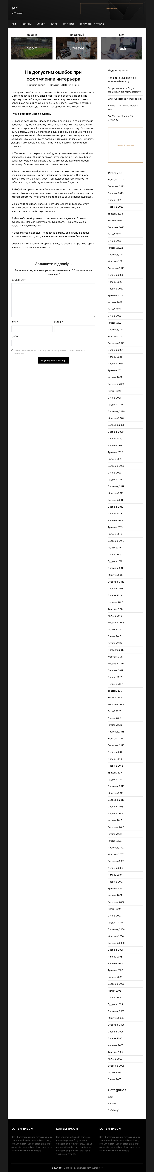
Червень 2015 (115, 813)
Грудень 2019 (115, 479)
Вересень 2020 (116, 424)
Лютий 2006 (114, 990)
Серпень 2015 (115, 806)
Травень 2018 (115, 609)
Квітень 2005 (115, 1058)
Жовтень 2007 (116, 854)
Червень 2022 (115, 288)
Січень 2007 (114, 915)
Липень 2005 (115, 1038)
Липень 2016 (115, 759)
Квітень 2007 (115, 895)
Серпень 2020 (115, 431)
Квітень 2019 (115, 534)
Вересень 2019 (116, 500)
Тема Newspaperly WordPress (87, 1167)
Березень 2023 (116, 227)
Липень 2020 (115, 438)
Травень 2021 (115, 370)
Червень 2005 (115, 1045)
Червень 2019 (115, 520)
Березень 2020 (116, 465)
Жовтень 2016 (115, 738)
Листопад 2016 (116, 731)
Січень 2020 (114, 472)
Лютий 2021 (114, 391)
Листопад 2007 (116, 847)
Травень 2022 (115, 295)
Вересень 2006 (116, 943)
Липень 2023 (115, 200)
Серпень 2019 (115, 506)
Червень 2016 (115, 765)
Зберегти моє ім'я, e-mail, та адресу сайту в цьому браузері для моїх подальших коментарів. (49, 352)
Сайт (14, 336)
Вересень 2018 (116, 581)
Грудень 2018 (115, 561)
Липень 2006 (115, 956)
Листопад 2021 (116, 329)
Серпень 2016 (115, 752)
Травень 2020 (115, 452)
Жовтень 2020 (116, 418)
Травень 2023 (115, 213)
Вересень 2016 (116, 745)
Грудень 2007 (115, 840)
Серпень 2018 (115, 588)
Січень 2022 (114, 315)
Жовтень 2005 (116, 1018)
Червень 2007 (115, 881)
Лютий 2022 (114, 309)
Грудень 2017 (115, 643)
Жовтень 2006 (116, 936)
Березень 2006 (116, 983)
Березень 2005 (116, 1065)
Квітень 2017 (115, 697)
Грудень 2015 (115, 779)
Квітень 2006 (115, 977)
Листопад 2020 (116, 411)
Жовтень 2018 (115, 575)
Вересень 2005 (116, 1024)
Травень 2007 (115, 888)
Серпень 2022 (115, 275)
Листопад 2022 (116, 254)
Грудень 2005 (115, 1004)
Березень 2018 (116, 622)
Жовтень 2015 (115, 793)
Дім (13, 24)
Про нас (68, 24)
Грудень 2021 (115, 322)
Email (58, 322)
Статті (41, 24)
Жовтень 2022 (116, 261)
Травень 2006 (115, 970)
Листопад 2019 (116, 486)
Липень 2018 (115, 595)
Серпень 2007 (115, 868)
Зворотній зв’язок (91, 24)
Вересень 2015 (116, 799)
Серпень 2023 (116, 193)
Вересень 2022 (116, 268)
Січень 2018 (114, 636)
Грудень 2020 (115, 404)
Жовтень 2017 (115, 656)
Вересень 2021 (116, 343)
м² (15, 8)
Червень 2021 (115, 363)
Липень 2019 (115, 513)
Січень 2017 (114, 718)
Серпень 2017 (115, 670)
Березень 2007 (116, 902)
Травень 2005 (115, 1052)
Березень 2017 (116, 704)
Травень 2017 (115, 690)
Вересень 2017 (116, 663)
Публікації (113, 1110)
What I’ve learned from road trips (125, 98)
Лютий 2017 (114, 711)
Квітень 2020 (115, 459)
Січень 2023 (115, 240)
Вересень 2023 (116, 186)
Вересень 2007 (116, 861)
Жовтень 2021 (115, 336)
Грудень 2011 (115, 834)
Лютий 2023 (114, 234)
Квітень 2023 (115, 220)
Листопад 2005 (116, 1011)
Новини (27, 24)
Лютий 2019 (114, 547)
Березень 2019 (116, 540)
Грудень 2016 (115, 724)
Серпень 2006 (115, 949)
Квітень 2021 (115, 377)
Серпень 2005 (115, 1031)
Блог (54, 24)
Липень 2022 (115, 281)
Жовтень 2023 (116, 179)
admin (76, 85)
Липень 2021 (115, 356)
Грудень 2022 (115, 247)
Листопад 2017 (116, 649)
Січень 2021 (114, 397)
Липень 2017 (115, 677)
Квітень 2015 (115, 820)
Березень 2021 (116, 384)
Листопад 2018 (116, 568)
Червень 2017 (115, 684)
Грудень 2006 (115, 922)
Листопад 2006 (116, 929)
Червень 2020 (115, 445)
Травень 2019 (115, 527)
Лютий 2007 (114, 908)
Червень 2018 (115, 602)
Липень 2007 (115, 874)
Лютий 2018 (114, 629)
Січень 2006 (114, 997)
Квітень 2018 (115, 615)
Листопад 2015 (116, 786)
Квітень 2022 (115, 302)
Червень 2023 (115, 206)
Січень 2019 (114, 554)
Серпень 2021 (115, 350)
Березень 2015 (116, 827)
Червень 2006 (115, 963)
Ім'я (14, 322)
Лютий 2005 (114, 1072)
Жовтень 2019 (115, 493)
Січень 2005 (114, 1079)
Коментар (18, 279)
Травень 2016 (115, 772)
